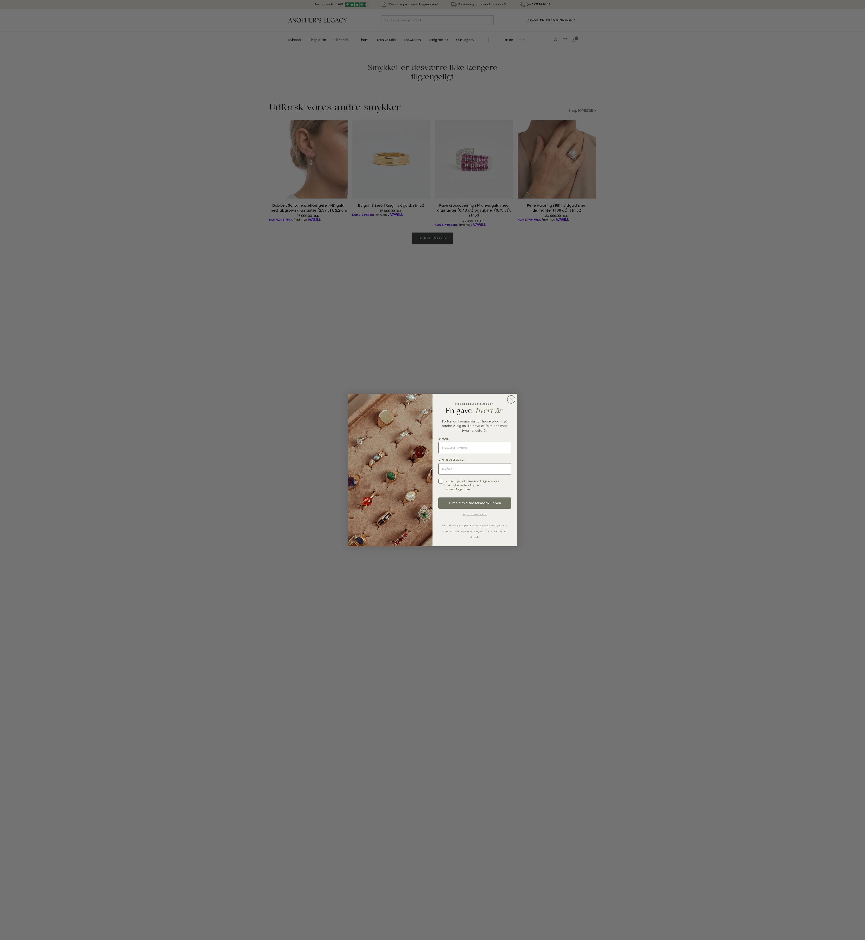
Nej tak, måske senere (474, 514)
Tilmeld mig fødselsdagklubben (475, 503)
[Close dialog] (511, 399)
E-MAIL (443, 439)
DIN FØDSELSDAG (451, 460)
